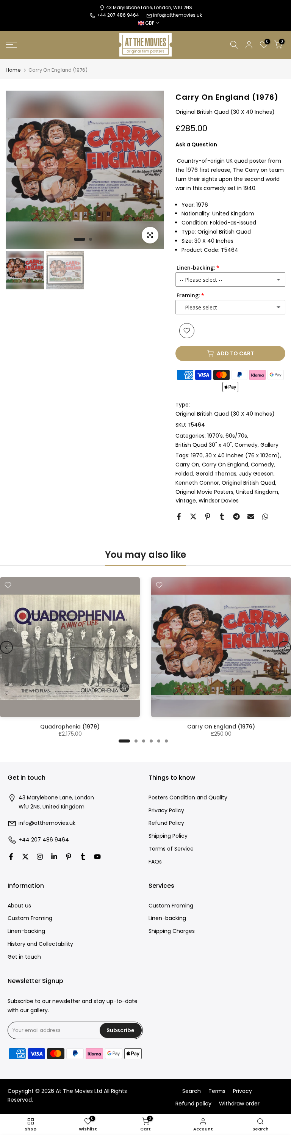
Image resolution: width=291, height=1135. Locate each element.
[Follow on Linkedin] (54, 856)
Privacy (242, 1091)
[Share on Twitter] (193, 516)
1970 (197, 455)
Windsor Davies (219, 500)
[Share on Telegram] (236, 516)
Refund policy (193, 1103)
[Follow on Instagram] (39, 856)
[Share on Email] (250, 516)
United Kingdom (257, 492)
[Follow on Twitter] (25, 856)
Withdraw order (239, 1103)
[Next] (284, 647)
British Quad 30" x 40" (203, 445)
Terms (216, 1091)
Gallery (269, 445)
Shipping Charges (172, 931)
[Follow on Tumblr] (83, 856)
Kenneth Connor (197, 483)
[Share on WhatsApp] (265, 516)
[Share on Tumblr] (222, 516)
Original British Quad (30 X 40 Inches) (225, 414)
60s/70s (236, 436)
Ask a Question (196, 144)
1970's (215, 436)
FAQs (155, 861)
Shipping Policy (168, 836)
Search (191, 1091)
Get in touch (24, 957)
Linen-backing (26, 931)
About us (19, 905)
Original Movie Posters (204, 492)
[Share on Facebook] (178, 516)
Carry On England (225, 464)
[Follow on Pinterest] (68, 856)
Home (13, 70)
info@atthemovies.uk (177, 15)
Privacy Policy (166, 810)
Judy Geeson (256, 473)
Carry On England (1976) (221, 726)
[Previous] (6, 647)
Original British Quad (248, 483)
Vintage (185, 500)
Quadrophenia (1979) (70, 726)
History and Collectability (40, 944)
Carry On (187, 464)
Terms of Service (171, 848)
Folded (184, 473)
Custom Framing (30, 918)
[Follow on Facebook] (11, 856)
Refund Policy (166, 823)
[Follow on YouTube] (97, 856)
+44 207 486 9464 (44, 839)
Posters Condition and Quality (188, 797)
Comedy (246, 445)
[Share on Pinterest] (207, 516)
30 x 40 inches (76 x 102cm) (242, 455)
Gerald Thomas (216, 473)
